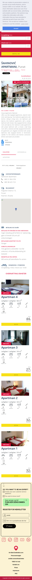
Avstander (21, 152)
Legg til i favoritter (22, 82)
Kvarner (23, 70)
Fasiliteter (6, 152)
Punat (5, 71)
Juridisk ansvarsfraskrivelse (16, 558)
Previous (3, 93)
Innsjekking (6, 35)
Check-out (6, 43)
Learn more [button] (24, 24)
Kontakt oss (16, 564)
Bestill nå (16, 54)
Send (10, 526)
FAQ (16, 573)
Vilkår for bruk (16, 561)
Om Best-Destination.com (16, 552)
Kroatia (17, 70)
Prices (16, 567)
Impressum (16, 570)
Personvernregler (16, 555)
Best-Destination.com (6, 70)
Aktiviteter (6, 157)
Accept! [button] (16, 28)
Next (28, 93)
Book (16, 324)
